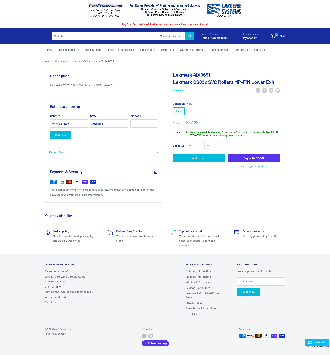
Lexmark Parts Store (198, 287)
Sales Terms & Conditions (201, 308)
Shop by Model (93, 49)
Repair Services (219, 49)
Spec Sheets (147, 49)
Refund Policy (57, 152)
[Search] (189, 36)
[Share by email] (277, 90)
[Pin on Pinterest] (264, 90)
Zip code (135, 115)
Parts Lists (167, 49)
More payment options (253, 166)
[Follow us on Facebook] (144, 336)
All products (60, 61)
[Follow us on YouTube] (150, 336)
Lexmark (178, 90)
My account (250, 38)
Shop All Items (66, 49)
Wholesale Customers (199, 282)
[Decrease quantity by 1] (190, 145)
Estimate (60, 135)
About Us (259, 49)
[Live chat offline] (317, 341)
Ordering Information (198, 271)
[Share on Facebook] (258, 90)
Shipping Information (198, 276)
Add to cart (199, 158)
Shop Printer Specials (121, 49)
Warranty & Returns (192, 49)
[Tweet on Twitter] (271, 90)
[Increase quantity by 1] (208, 145)
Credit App (192, 313)
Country (55, 115)
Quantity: (178, 145)
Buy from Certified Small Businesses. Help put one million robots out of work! (165, 24)
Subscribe (248, 291)
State (93, 115)
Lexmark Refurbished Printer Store (203, 295)
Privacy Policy (194, 302)
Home (48, 49)
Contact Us (241, 49)
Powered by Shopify (55, 333)
